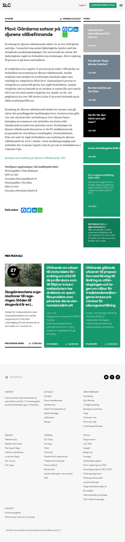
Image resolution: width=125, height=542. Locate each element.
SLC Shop (48, 440)
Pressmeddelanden (14, 344)
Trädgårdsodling (91, 405)
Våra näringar (90, 392)
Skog (85, 413)
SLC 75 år (87, 444)
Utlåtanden (52, 344)
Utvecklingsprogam (92, 461)
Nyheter (9, 19)
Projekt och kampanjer (54, 461)
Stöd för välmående (14, 452)
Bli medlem (88, 491)
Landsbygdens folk (103, 5)
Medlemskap (11, 440)
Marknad (48, 452)
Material (48, 435)
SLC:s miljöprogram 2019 (95, 465)
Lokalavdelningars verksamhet (58, 474)
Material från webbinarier (56, 457)
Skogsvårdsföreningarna (95, 487)
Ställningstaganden (92, 474)
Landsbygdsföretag (92, 426)
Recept (47, 422)
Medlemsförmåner (13, 444)
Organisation (89, 440)
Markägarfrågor (12, 448)
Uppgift (86, 448)
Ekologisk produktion (92, 409)
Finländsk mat (89, 418)
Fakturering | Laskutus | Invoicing (19, 517)
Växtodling (88, 396)
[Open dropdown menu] (121, 5)
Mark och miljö (89, 422)
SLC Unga (9, 465)
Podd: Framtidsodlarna (55, 409)
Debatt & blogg (51, 413)
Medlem (9, 435)
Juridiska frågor (12, 457)
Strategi (87, 457)
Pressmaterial (50, 465)
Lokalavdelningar (91, 482)
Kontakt (9, 392)
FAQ (46, 478)
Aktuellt (48, 392)
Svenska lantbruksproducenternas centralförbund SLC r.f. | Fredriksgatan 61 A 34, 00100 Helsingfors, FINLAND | (22, 401)
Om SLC (87, 435)
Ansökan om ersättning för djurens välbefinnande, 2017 (35, 158)
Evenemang (49, 405)
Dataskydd (49, 469)
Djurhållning (88, 401)
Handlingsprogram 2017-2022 (97, 469)
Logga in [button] (82, 5)
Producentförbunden (93, 478)
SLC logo (48, 444)
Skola (46, 448)
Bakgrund (88, 452)
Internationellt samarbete (95, 495)
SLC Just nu (10, 461)
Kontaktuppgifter (13, 513)
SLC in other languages (94, 499)
